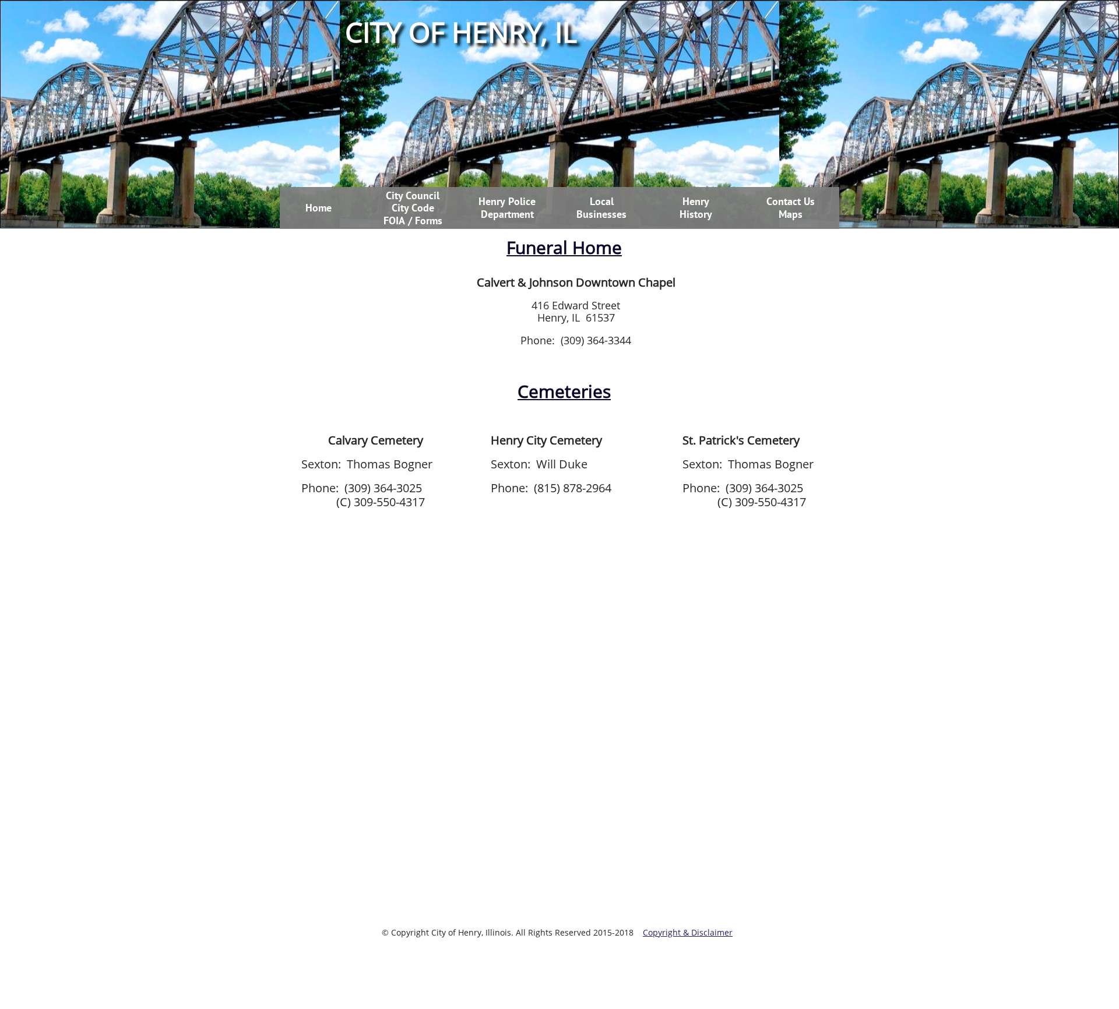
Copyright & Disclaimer (688, 932)
